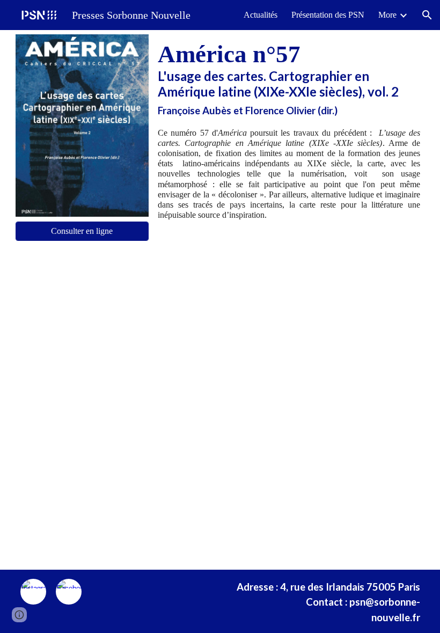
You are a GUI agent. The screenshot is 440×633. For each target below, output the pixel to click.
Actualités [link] (260, 14)
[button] (427, 15)
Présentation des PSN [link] (327, 14)
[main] (288, 78)
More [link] (387, 14)
